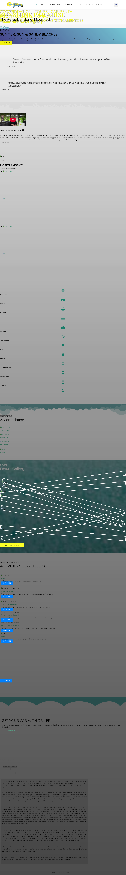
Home (35, 4)
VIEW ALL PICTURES (13, 545)
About (43, 4)
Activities (88, 4)
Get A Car (79, 4)
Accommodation (55, 4)
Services (68, 4)
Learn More (6, 43)
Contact (99, 4)
